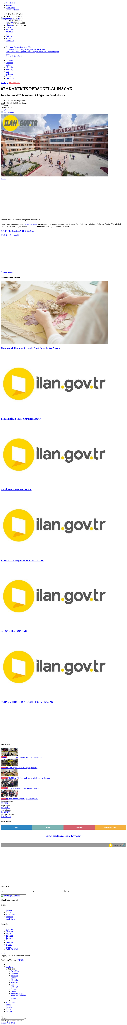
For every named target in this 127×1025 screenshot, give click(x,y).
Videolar (9, 5)
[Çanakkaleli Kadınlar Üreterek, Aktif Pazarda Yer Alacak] (54, 343)
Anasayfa (4, 83)
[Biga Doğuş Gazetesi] (10, 18)
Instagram (24, 47)
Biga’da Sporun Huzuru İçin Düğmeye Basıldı (29, 778)
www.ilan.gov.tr (31, 224)
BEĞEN (4, 803)
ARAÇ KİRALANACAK (14, 631)
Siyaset (9, 38)
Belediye (9, 36)
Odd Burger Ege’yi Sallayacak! (23, 799)
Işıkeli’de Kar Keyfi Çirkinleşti (22, 768)
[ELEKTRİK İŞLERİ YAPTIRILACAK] (54, 414)
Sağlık (8, 27)
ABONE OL (6, 817)
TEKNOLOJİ (14, 83)
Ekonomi (9, 25)
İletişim (14, 56)
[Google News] (7, 112)
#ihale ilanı (5, 235)
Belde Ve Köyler (31, 52)
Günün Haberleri (12, 10)
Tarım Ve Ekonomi (46, 52)
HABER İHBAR (8, 1023)
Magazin (9, 29)
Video (8, 1005)
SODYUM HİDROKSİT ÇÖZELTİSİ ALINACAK (27, 702)
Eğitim (22, 52)
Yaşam (56, 52)
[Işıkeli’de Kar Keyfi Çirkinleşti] (9, 765)
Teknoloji (9, 32)
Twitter (17, 47)
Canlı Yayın (10, 7)
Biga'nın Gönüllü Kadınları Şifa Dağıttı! (25, 757)
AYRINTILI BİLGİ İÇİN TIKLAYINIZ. (17, 231)
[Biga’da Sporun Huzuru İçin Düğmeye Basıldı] (9, 776)
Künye (8, 56)
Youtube (31, 47)
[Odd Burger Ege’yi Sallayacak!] (9, 796)
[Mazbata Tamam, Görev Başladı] (9, 786)
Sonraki (10, 272)
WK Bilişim (21, 960)
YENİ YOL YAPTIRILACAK (16, 489)
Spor (8, 54)
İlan (7, 34)
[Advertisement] (63, 199)
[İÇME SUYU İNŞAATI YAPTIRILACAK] (54, 555)
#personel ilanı (15, 235)
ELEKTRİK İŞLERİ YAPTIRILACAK (21, 419)
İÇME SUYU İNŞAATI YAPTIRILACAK (22, 560)
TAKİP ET (5, 808)
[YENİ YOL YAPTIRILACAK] (54, 485)
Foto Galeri (10, 3)
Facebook (10, 47)
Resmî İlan (10, 41)
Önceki (4, 272)
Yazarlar (9, 1007)
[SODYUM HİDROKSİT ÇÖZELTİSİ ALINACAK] (54, 697)
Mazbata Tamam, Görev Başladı (23, 788)
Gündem (9, 23)
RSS (20, 56)
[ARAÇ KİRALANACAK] (54, 626)
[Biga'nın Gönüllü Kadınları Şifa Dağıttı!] (9, 755)
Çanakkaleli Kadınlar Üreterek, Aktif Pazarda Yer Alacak (30, 348)
